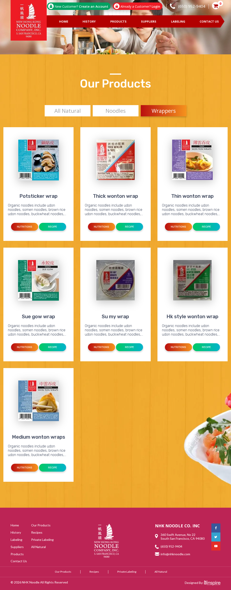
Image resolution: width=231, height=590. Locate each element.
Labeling (178, 21)
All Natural (67, 110)
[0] (215, 6)
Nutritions (24, 226)
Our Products (41, 525)
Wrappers (164, 110)
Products (118, 21)
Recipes (36, 532)
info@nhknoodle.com (175, 554)
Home (63, 21)
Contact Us (209, 21)
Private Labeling (42, 540)
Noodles (116, 110)
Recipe (52, 226)
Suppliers (148, 21)
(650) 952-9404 (171, 546)
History (89, 21)
